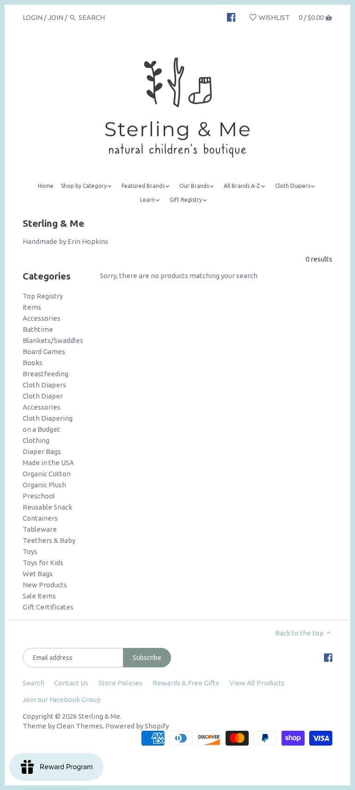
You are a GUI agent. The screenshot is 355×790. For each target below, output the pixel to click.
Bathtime (38, 329)
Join (55, 17)
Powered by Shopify (137, 726)
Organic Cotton (47, 474)
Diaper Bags (42, 451)
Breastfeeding (45, 374)
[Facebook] (231, 17)
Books (33, 363)
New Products (45, 585)
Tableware (40, 529)
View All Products (257, 683)
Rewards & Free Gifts (186, 683)
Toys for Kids (43, 562)
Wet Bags (38, 574)
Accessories (42, 318)
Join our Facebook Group (62, 699)
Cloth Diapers (44, 385)
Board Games (44, 351)
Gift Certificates (48, 607)
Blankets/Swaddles (53, 340)
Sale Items (39, 596)
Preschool (39, 496)
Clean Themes (79, 726)
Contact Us (71, 683)
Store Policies (120, 683)
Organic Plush (44, 485)
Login (33, 17)
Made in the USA (48, 463)
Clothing (36, 440)
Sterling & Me (99, 716)
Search (33, 683)
